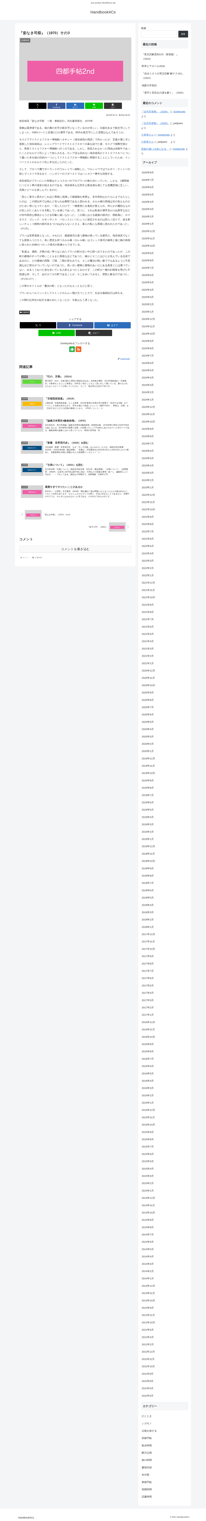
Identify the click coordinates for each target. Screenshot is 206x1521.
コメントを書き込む (75, 549)
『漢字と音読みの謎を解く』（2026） (163, 92)
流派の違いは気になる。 (155, 149)
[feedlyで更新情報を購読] (72, 349)
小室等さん (147, 135)
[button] (113, 106)
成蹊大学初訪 (149, 85)
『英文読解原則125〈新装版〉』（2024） (160, 56)
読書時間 (25, 312)
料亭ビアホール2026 (153, 66)
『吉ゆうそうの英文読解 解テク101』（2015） (163, 75)
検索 (143, 28)
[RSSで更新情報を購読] (78, 349)
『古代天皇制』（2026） (155, 111)
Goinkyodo (179, 111)
